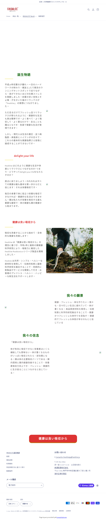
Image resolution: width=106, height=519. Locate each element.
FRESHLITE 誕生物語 (13, 453)
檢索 (7, 456)
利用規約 (9, 463)
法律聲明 (68, 511)
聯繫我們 (9, 471)
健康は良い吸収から (53, 438)
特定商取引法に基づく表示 (15, 467)
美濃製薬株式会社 (61, 468)
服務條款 (61, 511)
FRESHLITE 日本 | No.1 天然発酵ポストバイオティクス (25, 511)
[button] (16, 16)
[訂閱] (41, 485)
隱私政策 (9, 460)
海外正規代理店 (60, 474)
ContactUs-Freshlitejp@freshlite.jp (68, 457)
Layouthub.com (62, 517)
